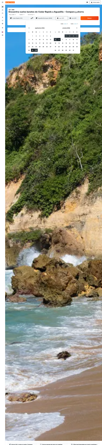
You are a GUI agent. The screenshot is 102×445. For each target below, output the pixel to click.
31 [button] (73, 50)
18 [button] (43, 43)
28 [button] (29, 50)
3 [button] (39, 36)
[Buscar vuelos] (2, 6)
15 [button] (32, 43)
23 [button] (36, 46)
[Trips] (2, 27)
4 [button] (43, 36)
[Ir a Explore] (2, 17)
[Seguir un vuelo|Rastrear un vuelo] (2, 20)
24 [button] (39, 46)
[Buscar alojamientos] (2, 9)
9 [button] (36, 39)
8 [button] (32, 39)
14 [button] (29, 43)
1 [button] (32, 36)
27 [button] (50, 46)
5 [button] (55, 39)
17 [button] (39, 43)
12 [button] (46, 39)
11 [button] (43, 39)
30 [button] (36, 50)
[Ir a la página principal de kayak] (10, 2)
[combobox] (13, 14)
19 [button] (46, 43)
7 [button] (62, 39)
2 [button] (36, 36)
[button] (2, 2)
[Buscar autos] (2, 13)
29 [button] (32, 50)
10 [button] (39, 39)
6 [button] (50, 36)
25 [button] (43, 46)
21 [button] (29, 46)
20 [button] (50, 43)
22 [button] (32, 46)
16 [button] (36, 43)
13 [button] (50, 39)
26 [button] (47, 46)
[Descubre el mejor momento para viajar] (2, 23)
